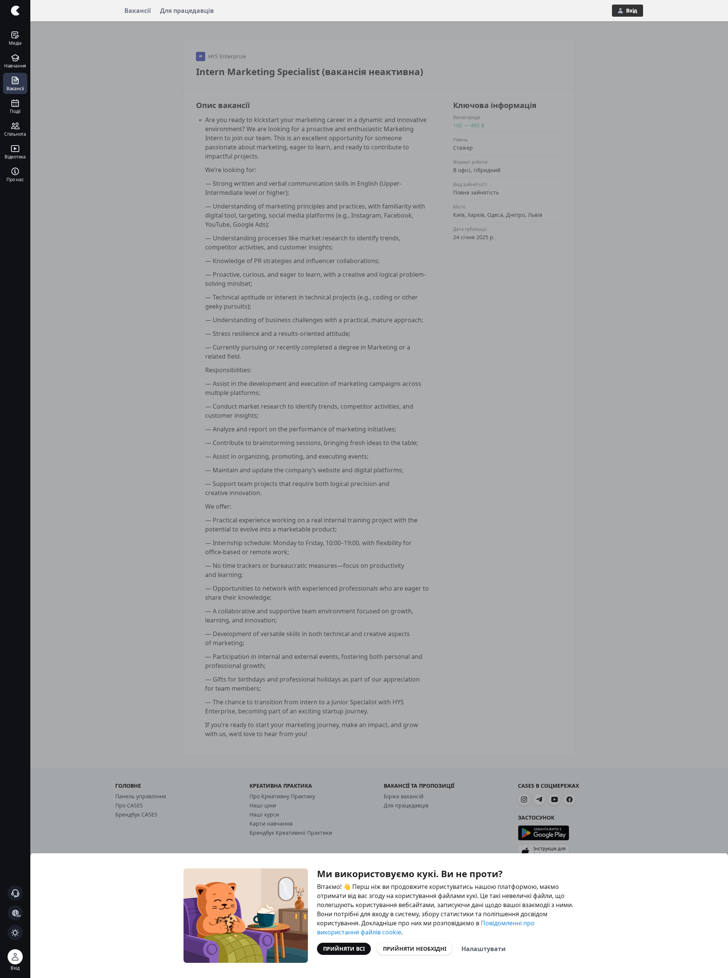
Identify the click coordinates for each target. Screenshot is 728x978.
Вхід (631, 10)
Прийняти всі (344, 948)
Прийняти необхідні (414, 948)
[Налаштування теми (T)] (15, 932)
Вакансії (137, 10)
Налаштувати (483, 949)
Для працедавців (187, 10)
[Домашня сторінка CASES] (15, 10)
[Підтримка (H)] (15, 893)
